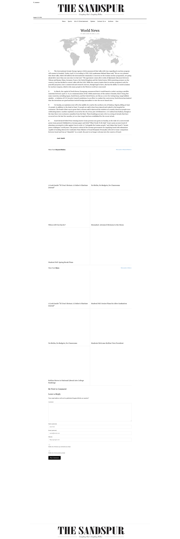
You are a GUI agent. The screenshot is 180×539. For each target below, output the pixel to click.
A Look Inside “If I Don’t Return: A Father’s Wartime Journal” (68, 186)
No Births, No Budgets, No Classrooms (105, 185)
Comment (50, 402)
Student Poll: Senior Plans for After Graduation (109, 303)
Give (117, 21)
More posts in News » (126, 268)
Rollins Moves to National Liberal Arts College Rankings (66, 381)
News (64, 21)
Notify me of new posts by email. (56, 453)
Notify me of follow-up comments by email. (59, 446)
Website (50, 437)
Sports (70, 21)
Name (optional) (52, 424)
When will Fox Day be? (57, 225)
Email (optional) (52, 430)
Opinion (92, 21)
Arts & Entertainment (81, 21)
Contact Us (100, 21)
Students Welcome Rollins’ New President (107, 343)
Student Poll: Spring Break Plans (60, 262)
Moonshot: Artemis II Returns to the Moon (107, 225)
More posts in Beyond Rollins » (124, 149)
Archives (110, 21)
